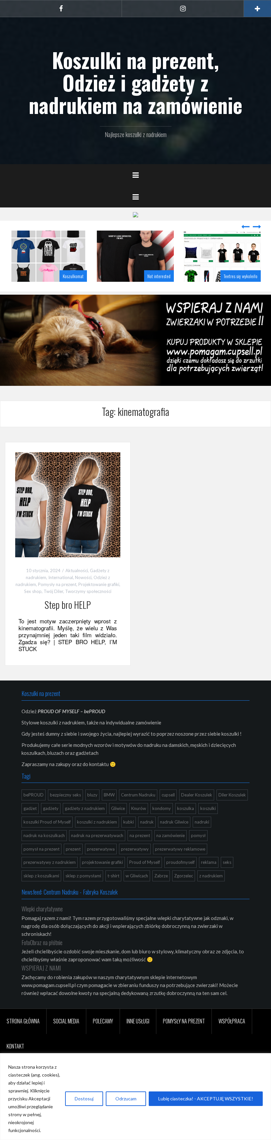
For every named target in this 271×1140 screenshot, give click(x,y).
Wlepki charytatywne (42, 908)
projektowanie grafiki (102, 862)
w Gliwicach (137, 875)
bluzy (92, 794)
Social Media (66, 1021)
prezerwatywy (135, 849)
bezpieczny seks (65, 794)
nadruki (202, 822)
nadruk (147, 822)
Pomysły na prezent (57, 584)
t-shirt (113, 875)
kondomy (161, 808)
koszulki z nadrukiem (97, 822)
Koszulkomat (73, 276)
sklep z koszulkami (41, 875)
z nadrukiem (211, 875)
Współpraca (231, 1021)
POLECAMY (103, 1021)
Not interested (159, 276)
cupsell (168, 794)
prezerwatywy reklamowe (180, 849)
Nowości (83, 577)
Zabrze (161, 875)
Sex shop (33, 591)
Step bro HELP (68, 604)
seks (227, 862)
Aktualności (76, 570)
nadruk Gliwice (174, 822)
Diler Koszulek (232, 794)
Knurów (138, 808)
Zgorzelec (183, 875)
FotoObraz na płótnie (41, 942)
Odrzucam (125, 1098)
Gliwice (118, 808)
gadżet (30, 808)
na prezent (140, 835)
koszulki (208, 808)
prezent (73, 849)
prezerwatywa (101, 849)
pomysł (198, 835)
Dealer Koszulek (196, 794)
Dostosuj (84, 1098)
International (60, 577)
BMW (109, 794)
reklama (208, 862)
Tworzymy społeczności (88, 591)
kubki (128, 822)
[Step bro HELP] (67, 504)
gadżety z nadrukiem (85, 808)
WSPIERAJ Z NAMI (41, 968)
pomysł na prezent (41, 849)
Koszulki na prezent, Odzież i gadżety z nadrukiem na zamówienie (135, 82)
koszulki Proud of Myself (47, 822)
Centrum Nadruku (138, 794)
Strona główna (23, 1021)
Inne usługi (138, 1021)
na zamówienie (170, 835)
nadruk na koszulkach (44, 835)
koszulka (185, 808)
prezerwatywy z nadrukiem (49, 862)
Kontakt (15, 1046)
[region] (135, 1096)
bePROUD (33, 794)
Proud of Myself (144, 862)
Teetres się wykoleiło (240, 276)
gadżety (50, 808)
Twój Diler (53, 591)
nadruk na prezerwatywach (97, 835)
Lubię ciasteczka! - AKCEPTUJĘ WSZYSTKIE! (205, 1098)
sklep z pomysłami (83, 875)
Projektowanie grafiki (98, 584)
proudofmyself (180, 862)
